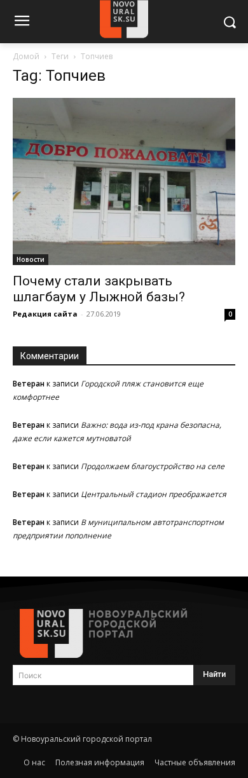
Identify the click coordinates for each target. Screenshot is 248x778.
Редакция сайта (45, 313)
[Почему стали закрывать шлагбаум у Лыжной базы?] (124, 181)
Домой (26, 56)
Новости (31, 259)
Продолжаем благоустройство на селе (152, 466)
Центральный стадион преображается (153, 494)
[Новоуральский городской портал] (124, 633)
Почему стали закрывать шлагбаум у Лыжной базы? (99, 288)
